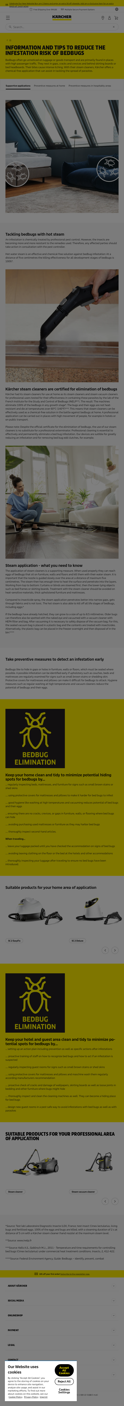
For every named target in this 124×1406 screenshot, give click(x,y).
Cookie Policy (15, 1397)
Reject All (64, 1381)
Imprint (43, 1397)
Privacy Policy (31, 1397)
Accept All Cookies (64, 1370)
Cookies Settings (64, 1391)
